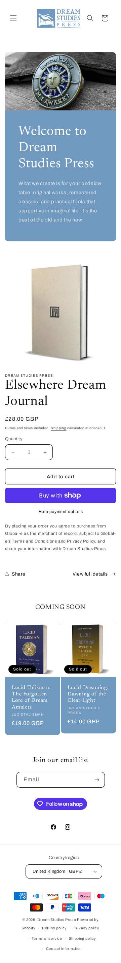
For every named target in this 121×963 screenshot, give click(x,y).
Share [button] (19, 574)
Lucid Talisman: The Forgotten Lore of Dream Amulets (31, 697)
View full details (90, 574)
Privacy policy (86, 928)
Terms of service (47, 938)
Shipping (59, 428)
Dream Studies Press (56, 920)
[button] (13, 18)
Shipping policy (82, 938)
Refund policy (54, 928)
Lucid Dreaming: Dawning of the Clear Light (88, 694)
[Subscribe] (97, 780)
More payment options (60, 511)
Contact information (64, 949)
